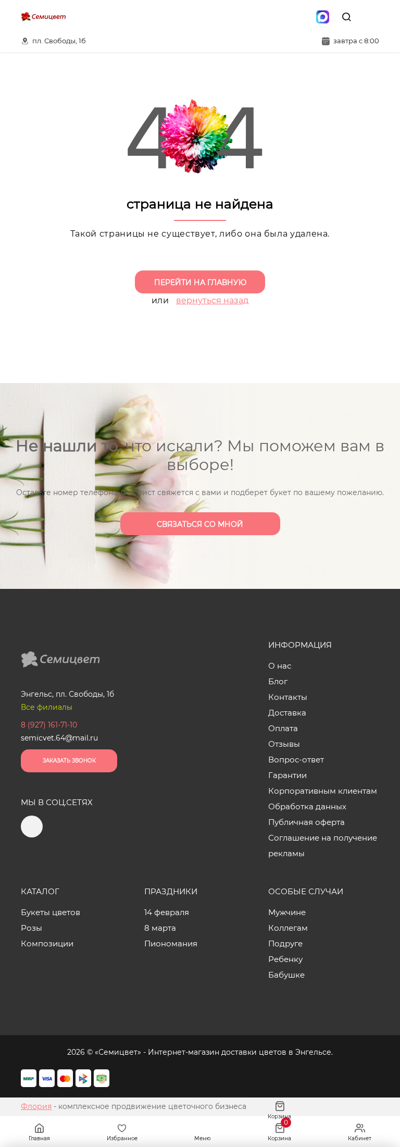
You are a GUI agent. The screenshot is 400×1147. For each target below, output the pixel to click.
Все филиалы (46, 707)
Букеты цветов (50, 912)
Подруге (285, 943)
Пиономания (170, 943)
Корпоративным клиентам (322, 791)
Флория (36, 1106)
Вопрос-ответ (296, 759)
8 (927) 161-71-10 (49, 725)
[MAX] (322, 17)
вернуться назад (212, 300)
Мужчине (287, 912)
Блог (278, 681)
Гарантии (287, 775)
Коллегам (288, 928)
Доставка (287, 713)
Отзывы (284, 744)
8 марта (160, 928)
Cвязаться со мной (200, 524)
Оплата (283, 728)
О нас (279, 666)
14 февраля (166, 912)
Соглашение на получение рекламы (322, 845)
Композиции (47, 943)
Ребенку (285, 959)
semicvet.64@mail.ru (59, 738)
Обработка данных (307, 806)
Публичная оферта (306, 822)
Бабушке (286, 975)
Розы (31, 928)
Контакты (287, 697)
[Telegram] (300, 17)
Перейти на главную (200, 282)
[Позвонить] (370, 17)
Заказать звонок (69, 760)
